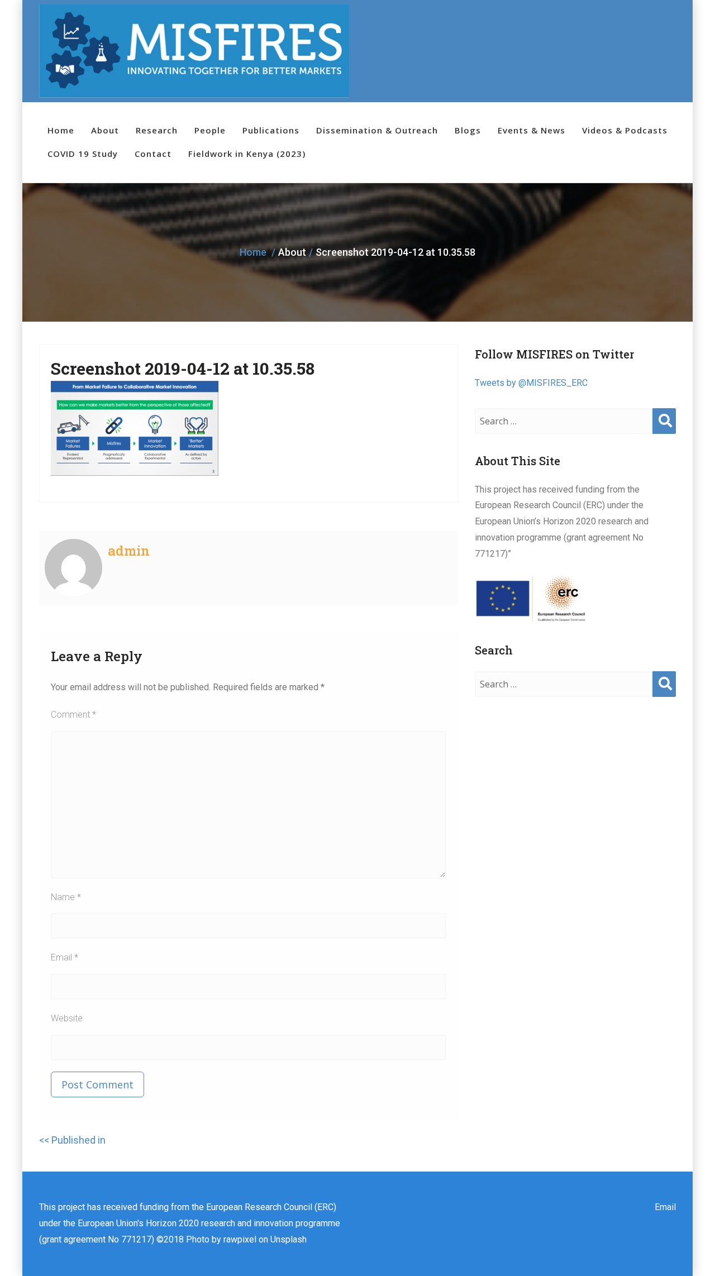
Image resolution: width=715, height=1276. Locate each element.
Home (60, 130)
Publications (270, 130)
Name (66, 897)
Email (64, 957)
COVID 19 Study (82, 153)
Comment (73, 714)
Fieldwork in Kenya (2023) (247, 153)
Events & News (531, 130)
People (210, 130)
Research (157, 130)
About (105, 130)
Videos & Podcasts (625, 130)
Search (664, 432)
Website (67, 1018)
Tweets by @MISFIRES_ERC (531, 382)
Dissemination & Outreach (377, 130)
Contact (153, 153)
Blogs (468, 130)
